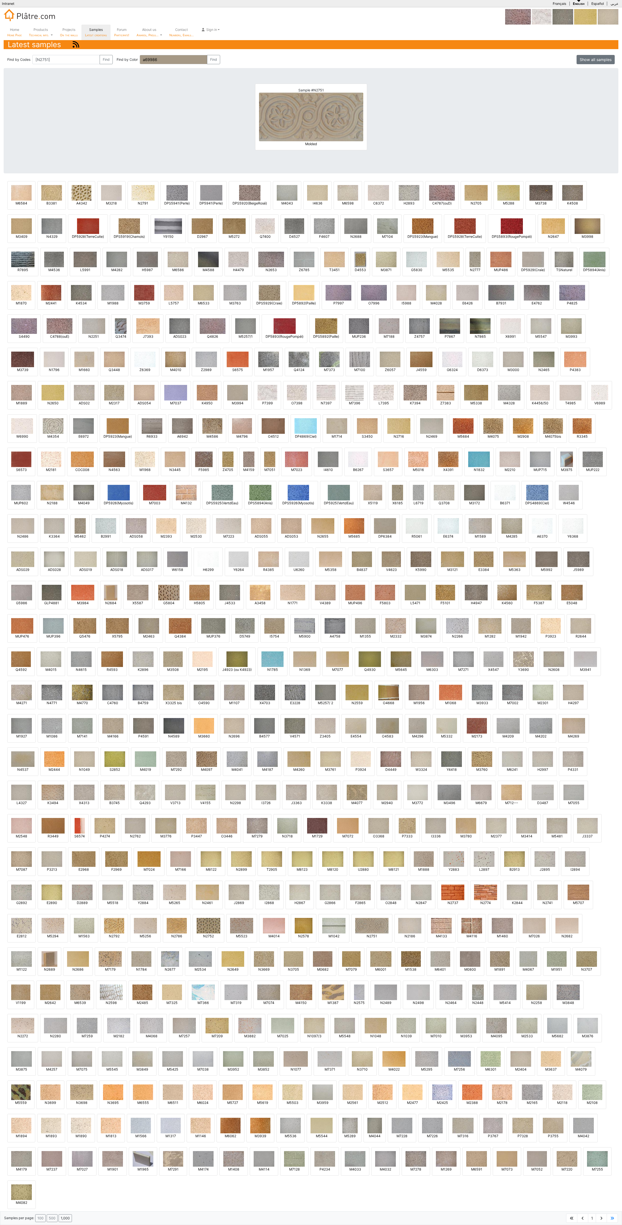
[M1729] (317, 825)
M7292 (176, 769)
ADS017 (147, 570)
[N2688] (355, 226)
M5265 (174, 903)
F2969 (116, 869)
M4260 (299, 769)
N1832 (479, 470)
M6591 (476, 1169)
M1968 (145, 470)
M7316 (463, 1136)
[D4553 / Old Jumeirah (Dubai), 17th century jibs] (360, 259)
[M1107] (234, 692)
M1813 (111, 1136)
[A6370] (542, 526)
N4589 (174, 736)
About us (148, 32)
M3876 (587, 1036)
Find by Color (127, 59)
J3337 (587, 836)
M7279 (257, 836)
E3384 (483, 570)
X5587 (137, 603)
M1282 (490, 636)
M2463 (149, 636)
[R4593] (112, 659)
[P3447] (196, 825)
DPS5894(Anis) (260, 503)
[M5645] (401, 659)
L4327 (22, 803)
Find (106, 59)
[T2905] (271, 859)
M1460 (502, 936)
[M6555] (143, 1092)
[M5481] (557, 825)
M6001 (380, 969)
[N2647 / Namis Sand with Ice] (553, 226)
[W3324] (421, 759)
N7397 (326, 403)
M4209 (508, 736)
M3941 (585, 669)
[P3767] (493, 1125)
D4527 (294, 236)
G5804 (168, 603)
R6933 (152, 436)
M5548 (345, 1036)
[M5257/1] (245, 326)
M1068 (450, 703)
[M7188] (389, 326)
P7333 (407, 836)
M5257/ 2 (325, 703)
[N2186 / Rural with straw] (409, 925)
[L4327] (21, 792)
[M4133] (441, 925)
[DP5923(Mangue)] (118, 426)
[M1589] (480, 526)
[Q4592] (21, 659)
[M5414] (505, 992)
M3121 (452, 570)
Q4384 (180, 636)
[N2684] (110, 592)
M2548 (21, 836)
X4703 (264, 703)
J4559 (421, 370)
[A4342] (81, 192)
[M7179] (110, 959)
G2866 (330, 903)
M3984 (83, 603)
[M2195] (202, 659)
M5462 (80, 536)
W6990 (22, 436)
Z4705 (228, 470)
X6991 (510, 336)
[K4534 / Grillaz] (81, 292)
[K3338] (326, 792)
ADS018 (116, 570)
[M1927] (21, 725)
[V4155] (205, 792)
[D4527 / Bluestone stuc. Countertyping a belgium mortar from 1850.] (294, 226)
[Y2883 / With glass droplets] (453, 859)
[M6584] (21, 192)
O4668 (388, 703)
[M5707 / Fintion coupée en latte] (578, 892)
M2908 (523, 436)
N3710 (362, 1069)
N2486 (22, 536)
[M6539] (80, 992)
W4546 (569, 503)
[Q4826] (212, 326)
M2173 (477, 736)
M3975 (566, 470)
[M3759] (144, 292)
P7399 (267, 403)
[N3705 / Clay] (293, 959)
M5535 (448, 270)
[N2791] (143, 192)
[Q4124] (299, 359)
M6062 (230, 1136)
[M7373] (329, 359)
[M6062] (230, 1125)
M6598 (348, 203)
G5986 (21, 603)
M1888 (423, 869)
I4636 (317, 203)
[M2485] (142, 992)
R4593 (112, 669)
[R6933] (152, 426)
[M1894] (21, 1125)
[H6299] (208, 559)
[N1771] (292, 592)
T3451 (334, 270)
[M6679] (481, 792)
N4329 (52, 236)
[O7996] (374, 292)
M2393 (166, 536)
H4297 (573, 703)
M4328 (509, 403)
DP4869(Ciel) (306, 436)
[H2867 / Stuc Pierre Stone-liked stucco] (299, 892)
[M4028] (436, 292)
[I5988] (406, 292)
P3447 (196, 836)
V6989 (599, 403)
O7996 (374, 303)
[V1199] (20, 992)
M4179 (21, 1169)
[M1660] (84, 359)
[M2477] (412, 1092)
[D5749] (245, 625)
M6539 (80, 1003)
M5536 (290, 1136)
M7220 (567, 1169)
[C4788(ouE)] (59, 326)
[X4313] (84, 792)
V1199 (21, 1003)
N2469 (431, 436)
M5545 (112, 1069)
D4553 (360, 270)
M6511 (173, 1103)
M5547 (541, 336)
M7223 (228, 536)
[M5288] (508, 192)
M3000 (513, 370)
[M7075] (82, 1058)
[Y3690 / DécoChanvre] (523, 659)
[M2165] (532, 1092)
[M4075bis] (553, 426)
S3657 (388, 470)
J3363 (296, 803)
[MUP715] (540, 459)
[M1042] (334, 925)
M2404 (521, 1069)
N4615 (81, 669)
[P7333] (407, 825)
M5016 (418, 470)
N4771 (52, 703)
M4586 (212, 436)
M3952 (233, 1069)
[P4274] (105, 825)
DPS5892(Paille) (326, 336)
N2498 (418, 1003)
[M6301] (491, 1058)
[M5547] (541, 326)
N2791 (143, 203)
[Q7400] (265, 226)
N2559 (357, 703)
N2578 (303, 936)
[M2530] (196, 526)
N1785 (272, 669)
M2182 (118, 1036)
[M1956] (419, 692)
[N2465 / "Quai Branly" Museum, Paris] (543, 359)
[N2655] (322, 526)
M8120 (332, 869)
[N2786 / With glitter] (177, 925)
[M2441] (51, 292)
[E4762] (537, 292)
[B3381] (51, 192)
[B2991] (105, 526)
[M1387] (333, 992)
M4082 (21, 1202)
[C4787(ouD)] (518, 16)
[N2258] (536, 992)
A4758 (335, 636)
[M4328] (509, 392)
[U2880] (363, 859)
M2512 (382, 1103)
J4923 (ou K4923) (237, 669)
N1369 (304, 669)
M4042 (583, 1136)
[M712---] (511, 792)
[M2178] (502, 1092)
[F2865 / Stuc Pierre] (360, 892)
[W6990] (22, 426)
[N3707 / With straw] (586, 959)
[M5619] (262, 1092)
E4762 (537, 303)
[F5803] (385, 592)
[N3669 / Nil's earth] (264, 959)
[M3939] (260, 1125)
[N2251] (93, 326)
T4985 (570, 403)
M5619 (262, 1103)
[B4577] (264, 725)
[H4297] (573, 692)
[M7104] (387, 226)
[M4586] (212, 426)
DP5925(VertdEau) (339, 503)
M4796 (242, 436)
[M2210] (510, 459)
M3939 (260, 1136)
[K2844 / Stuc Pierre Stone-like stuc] (517, 892)
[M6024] (203, 1092)
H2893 (409, 203)
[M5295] (426, 1058)
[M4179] (21, 1158)
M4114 (264, 1169)
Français (559, 3)
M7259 (87, 1036)
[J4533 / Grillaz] (563, 16)
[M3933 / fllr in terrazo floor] (482, 692)
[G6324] (452, 359)
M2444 (54, 769)
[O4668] (388, 692)
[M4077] (357, 792)
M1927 (21, 736)
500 (52, 1218)
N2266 (457, 636)
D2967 (202, 236)
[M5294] (53, 925)
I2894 (575, 869)
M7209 (217, 1036)
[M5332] (446, 725)
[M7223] (228, 526)
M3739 (22, 370)
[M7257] (184, 1025)
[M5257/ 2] (325, 692)
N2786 (176, 936)
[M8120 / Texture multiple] (332, 859)
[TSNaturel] (564, 259)
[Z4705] (227, 459)
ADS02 (84, 403)
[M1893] (51, 1125)
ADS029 (22, 570)
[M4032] (385, 1158)
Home (14, 32)
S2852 (115, 769)
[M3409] (21, 226)
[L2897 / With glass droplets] (484, 859)
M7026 (534, 936)
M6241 (512, 769)
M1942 (521, 636)
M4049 (84, 503)
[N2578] (303, 925)
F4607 (324, 236)
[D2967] (202, 226)
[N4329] (52, 226)
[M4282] (116, 259)
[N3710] (362, 1058)
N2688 (356, 236)
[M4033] (355, 1158)
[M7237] (52, 1158)
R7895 (22, 270)
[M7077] (337, 659)
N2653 (271, 270)
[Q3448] (114, 359)
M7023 (296, 470)
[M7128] (294, 1158)
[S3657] (388, 459)
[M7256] (459, 1058)
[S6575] (238, 359)
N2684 (110, 603)
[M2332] (395, 625)
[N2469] (431, 426)
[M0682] (322, 959)
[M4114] (264, 1158)
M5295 (426, 1069)
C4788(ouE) (59, 336)
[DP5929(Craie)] (533, 259)
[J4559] (421, 359)
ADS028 (54, 570)
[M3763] (235, 292)
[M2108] (592, 1092)
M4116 (471, 936)
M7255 (597, 1169)
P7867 (450, 336)
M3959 (322, 1103)
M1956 (419, 703)
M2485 (142, 1003)
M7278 (415, 1169)
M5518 (112, 903)
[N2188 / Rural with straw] (52, 492)
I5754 (274, 636)
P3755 (553, 1136)
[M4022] (394, 1058)
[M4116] (471, 925)
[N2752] (208, 925)
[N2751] (372, 925)
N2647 (553, 236)
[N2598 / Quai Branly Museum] (111, 992)
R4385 (268, 570)
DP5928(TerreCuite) (88, 236)
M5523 (241, 936)
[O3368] (378, 825)
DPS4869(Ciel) (537, 503)
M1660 (84, 370)
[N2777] (475, 259)
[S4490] (24, 326)
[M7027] (82, 1158)
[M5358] (330, 559)
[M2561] (353, 1092)
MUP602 (21, 503)
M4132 (186, 503)
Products (39, 32)
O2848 (391, 903)
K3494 (52, 803)
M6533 (203, 303)
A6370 (542, 536)
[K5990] (421, 559)
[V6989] (599, 392)
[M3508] (173, 659)
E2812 (21, 936)
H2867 (299, 903)
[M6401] (440, 959)
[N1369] (304, 659)
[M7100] (359, 359)
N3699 (50, 1103)
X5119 (373, 503)
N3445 (175, 470)
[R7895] (23, 259)
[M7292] (176, 759)
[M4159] (248, 459)
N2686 (78, 969)
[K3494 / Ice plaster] (53, 792)
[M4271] (21, 692)
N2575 (359, 1003)
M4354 (53, 436)
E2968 (83, 869)
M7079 (351, 969)
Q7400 (265, 236)
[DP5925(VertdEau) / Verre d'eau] (339, 492)
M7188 (389, 336)
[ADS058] (136, 526)
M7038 (203, 1069)
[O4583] (387, 725)
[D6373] (482, 359)
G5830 (416, 270)
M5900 (305, 636)
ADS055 (261, 536)
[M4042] (583, 1125)
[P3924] (361, 759)
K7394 (415, 403)
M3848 (568, 1003)
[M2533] (527, 1025)
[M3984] (82, 592)
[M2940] (387, 792)
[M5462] (80, 526)
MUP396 (53, 636)
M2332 (395, 636)
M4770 (82, 703)
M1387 (333, 1003)
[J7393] (148, 326)
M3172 (474, 503)
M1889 (21, 403)
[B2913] (514, 859)
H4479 (238, 270)
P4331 (573, 769)
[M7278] (416, 1158)
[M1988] (112, 292)
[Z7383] (445, 392)
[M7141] (82, 725)
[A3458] (260, 592)
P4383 (575, 370)
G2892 (21, 903)
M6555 (143, 1103)
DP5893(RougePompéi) (284, 336)
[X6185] (397, 492)
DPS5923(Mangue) (422, 236)
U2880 (363, 869)
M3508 (173, 669)
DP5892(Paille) (304, 303)
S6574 (79, 836)
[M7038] (203, 1058)
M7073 (507, 1169)
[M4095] (496, 1025)
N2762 (135, 836)
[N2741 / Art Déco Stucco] (547, 892)
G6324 (452, 370)
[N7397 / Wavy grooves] (326, 392)
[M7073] (507, 1158)
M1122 (22, 969)
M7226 (432, 1136)
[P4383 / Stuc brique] (575, 359)
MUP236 (359, 336)
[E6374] (448, 526)
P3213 (52, 869)
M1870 (21, 303)
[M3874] (426, 625)
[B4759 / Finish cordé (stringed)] (143, 692)
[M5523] (241, 925)
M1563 (84, 936)
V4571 (295, 736)
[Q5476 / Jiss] (84, 625)
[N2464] (451, 992)
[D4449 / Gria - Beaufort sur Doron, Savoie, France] (390, 759)
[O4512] (273, 426)
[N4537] (23, 759)
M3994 (237, 403)
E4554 (356, 736)
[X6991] (510, 326)
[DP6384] (385, 526)
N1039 (406, 1036)
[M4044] (374, 1125)
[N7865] (480, 326)
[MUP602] (21, 492)
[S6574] (80, 825)
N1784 (141, 969)
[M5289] (350, 1125)
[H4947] (476, 592)
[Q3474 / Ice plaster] (121, 326)
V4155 (205, 803)
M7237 (51, 1169)
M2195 (202, 669)
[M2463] (148, 625)
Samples (96, 32)
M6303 (432, 669)
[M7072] (348, 825)
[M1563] (84, 925)
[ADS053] (291, 526)
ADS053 (291, 536)
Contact (181, 32)
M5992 (546, 570)
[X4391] (448, 459)
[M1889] (21, 392)
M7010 (436, 1036)
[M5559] (21, 1092)
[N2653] (271, 259)
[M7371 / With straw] (330, 1058)
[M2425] (442, 1092)
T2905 (272, 869)
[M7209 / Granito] (217, 1025)
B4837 (362, 570)
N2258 (536, 1003)
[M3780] (466, 825)
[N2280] (55, 1025)
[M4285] (511, 526)
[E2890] (52, 892)
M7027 (82, 1169)
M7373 (329, 370)
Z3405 (325, 736)
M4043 (287, 203)
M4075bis (553, 436)
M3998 (587, 236)
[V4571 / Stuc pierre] (295, 725)
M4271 (21, 703)
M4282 (116, 270)
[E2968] (83, 859)
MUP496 (355, 603)
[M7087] (21, 859)
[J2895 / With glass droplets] (545, 859)
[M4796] (242, 426)
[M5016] (418, 459)
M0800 (470, 969)
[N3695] (113, 1092)
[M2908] (523, 426)
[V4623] (391, 559)
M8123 (302, 869)
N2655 (322, 536)
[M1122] (21, 959)
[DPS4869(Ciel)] (537, 492)
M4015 (51, 669)
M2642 (50, 1003)
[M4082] (21, 1192)
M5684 (463, 436)
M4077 (357, 803)
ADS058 (136, 536)
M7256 (459, 1069)
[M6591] (476, 1158)
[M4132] (186, 492)
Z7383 (445, 403)
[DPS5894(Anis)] (260, 492)
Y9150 (168, 236)
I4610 (328, 470)
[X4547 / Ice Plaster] (493, 659)
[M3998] (587, 226)
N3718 (287, 836)
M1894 (21, 1136)
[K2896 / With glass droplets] (143, 659)
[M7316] (463, 1125)
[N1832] (479, 459)
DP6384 (385, 536)
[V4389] (325, 592)
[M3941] (585, 659)
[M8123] (302, 859)
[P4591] (143, 725)
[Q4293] (145, 792)
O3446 (227, 836)
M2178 (502, 1103)
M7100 (359, 370)
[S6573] (21, 459)
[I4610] (328, 459)
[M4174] (203, 1158)
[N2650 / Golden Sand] (585, 16)
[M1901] (112, 1158)
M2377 (496, 836)
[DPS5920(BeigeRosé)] (249, 192)
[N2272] (22, 1025)
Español (597, 3)
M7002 (512, 703)
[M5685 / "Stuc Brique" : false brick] (354, 526)
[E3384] (483, 559)
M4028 (436, 303)
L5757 (174, 303)
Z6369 (144, 370)
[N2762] (135, 825)
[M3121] (452, 559)
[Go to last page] (612, 1218)
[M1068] (450, 692)
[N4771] (52, 692)
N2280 (55, 1036)
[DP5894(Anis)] (594, 259)
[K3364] (54, 526)
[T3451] (334, 259)
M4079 (581, 1069)
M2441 (51, 303)
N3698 (81, 1103)
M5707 (578, 903)
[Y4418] (451, 759)
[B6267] (358, 459)
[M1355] (365, 625)
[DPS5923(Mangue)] (422, 226)
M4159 (248, 470)
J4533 (230, 603)
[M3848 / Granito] (568, 992)
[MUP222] (593, 459)
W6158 (177, 570)
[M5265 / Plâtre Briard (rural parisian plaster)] (174, 892)
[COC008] (82, 459)
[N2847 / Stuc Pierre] (421, 892)
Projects (69, 32)
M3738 (541, 203)
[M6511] (173, 1092)
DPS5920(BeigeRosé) (250, 203)
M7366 (203, 1003)
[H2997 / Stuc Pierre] (542, 759)
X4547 (493, 669)
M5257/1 (246, 336)
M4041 (237, 769)
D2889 (82, 903)
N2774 (485, 903)
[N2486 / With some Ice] (22, 526)
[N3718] (287, 825)
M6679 (481, 803)
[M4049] (83, 492)
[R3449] (53, 825)
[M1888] (424, 859)
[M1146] (200, 1125)
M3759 (144, 303)
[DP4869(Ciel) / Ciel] (305, 426)
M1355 (365, 636)
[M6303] (432, 659)
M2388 (472, 1103)
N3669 (264, 969)
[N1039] (406, 1025)
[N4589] (174, 725)
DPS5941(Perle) (177, 203)
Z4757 (419, 336)
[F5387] (539, 592)
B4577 (264, 736)
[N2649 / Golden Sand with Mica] (233, 959)
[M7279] (257, 825)
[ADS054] (144, 392)
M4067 (528, 969)
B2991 (106, 536)
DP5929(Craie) (533, 270)
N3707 (586, 969)
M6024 (202, 1103)
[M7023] (296, 459)
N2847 (421, 903)
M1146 (200, 1136)
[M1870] (21, 292)
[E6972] (83, 426)
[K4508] (572, 192)
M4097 (206, 769)
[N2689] (49, 959)
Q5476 (84, 636)
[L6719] (418, 492)
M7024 (149, 869)
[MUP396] (53, 625)
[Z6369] (145, 359)
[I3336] (435, 825)
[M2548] (21, 825)
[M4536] (54, 259)
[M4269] (573, 725)
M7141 (82, 736)
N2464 (451, 1003)
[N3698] (81, 1092)
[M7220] (567, 1158)
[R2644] (580, 625)
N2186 (410, 936)
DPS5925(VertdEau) (222, 503)
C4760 (112, 703)
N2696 (234, 736)
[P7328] (522, 1125)
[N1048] (376, 1025)
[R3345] (582, 426)
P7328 (523, 1136)
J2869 (239, 903)
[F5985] (204, 459)
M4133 (441, 936)
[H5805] (199, 592)
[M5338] (476, 392)
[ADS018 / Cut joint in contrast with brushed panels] (116, 559)
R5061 (417, 536)
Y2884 (143, 903)
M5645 (401, 669)
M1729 (317, 836)
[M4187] (267, 759)
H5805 (199, 603)
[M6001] (380, 959)
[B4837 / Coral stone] (362, 559)
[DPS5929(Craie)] (269, 292)
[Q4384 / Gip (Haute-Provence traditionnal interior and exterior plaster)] (180, 625)
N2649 (233, 969)
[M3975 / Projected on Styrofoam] (566, 459)
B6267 (358, 470)
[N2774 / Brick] (485, 892)
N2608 (554, 669)
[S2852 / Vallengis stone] (114, 759)
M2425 (442, 1103)
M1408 (233, 1169)
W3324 (421, 769)
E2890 (52, 903)
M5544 (322, 1136)
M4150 (301, 1003)
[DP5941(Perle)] (211, 192)
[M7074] (268, 992)
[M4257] (52, 1058)
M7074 (268, 1003)
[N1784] (141, 959)
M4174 (203, 1169)
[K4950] (207, 392)
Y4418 (452, 769)
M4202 (540, 736)
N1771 (293, 603)
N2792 (114, 936)
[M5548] (344, 1025)
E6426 (467, 303)
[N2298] (235, 792)
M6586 (178, 270)
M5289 (350, 1136)
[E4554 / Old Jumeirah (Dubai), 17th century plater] (355, 725)
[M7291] (173, 1158)
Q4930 (370, 669)
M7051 (269, 470)
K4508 (572, 203)
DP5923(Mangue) (118, 436)
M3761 (330, 769)
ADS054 (144, 403)
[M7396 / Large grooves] (354, 392)
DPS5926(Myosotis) (298, 503)
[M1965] (143, 1158)
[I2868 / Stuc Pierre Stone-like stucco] (269, 892)
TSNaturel (564, 270)
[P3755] (553, 1125)
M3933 (482, 703)
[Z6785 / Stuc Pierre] (304, 259)
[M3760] (482, 759)
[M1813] (111, 1125)
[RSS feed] (76, 44)
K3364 (54, 536)
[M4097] (206, 759)
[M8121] (393, 859)
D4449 (391, 769)
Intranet (8, 3)
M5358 (331, 570)
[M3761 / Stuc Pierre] (330, 759)
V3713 (175, 803)
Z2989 (206, 370)
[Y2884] (143, 892)
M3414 (526, 836)
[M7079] (351, 959)
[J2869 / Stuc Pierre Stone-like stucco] (239, 892)
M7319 (236, 1003)
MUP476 (22, 636)
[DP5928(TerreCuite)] (88, 226)
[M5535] (448, 259)
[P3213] (52, 859)
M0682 (322, 969)
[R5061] (417, 526)
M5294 (53, 936)
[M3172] (474, 492)
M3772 (417, 803)
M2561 (352, 1103)
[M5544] (322, 1125)
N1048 (375, 1036)
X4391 (448, 470)
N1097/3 (314, 1036)
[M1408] (233, 1158)
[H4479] (238, 259)
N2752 (208, 936)
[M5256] (145, 925)
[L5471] (415, 592)
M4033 (355, 1169)
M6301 (490, 1069)
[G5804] (169, 592)
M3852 (263, 1069)
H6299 (208, 570)
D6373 (482, 370)
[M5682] (557, 1025)
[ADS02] (84, 392)
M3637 (551, 1069)
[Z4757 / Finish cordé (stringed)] (419, 326)
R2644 (581, 636)
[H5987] (147, 259)
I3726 (266, 803)
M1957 (268, 370)
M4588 (208, 270)
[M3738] (541, 192)
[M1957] (268, 359)
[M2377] (496, 825)
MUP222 (592, 470)
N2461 (207, 903)
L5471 (415, 603)
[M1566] (141, 1125)
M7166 (180, 869)
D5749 (245, 636)
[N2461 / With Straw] (207, 892)
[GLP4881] (51, 592)
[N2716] (398, 426)
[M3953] (466, 1025)
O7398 (296, 403)
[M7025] (282, 1025)
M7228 (402, 1136)
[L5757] (173, 292)
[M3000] (513, 359)
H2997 (542, 769)
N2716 (399, 436)
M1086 (52, 736)
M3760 (482, 769)
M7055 (573, 803)
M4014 (274, 936)
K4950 (207, 403)
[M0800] (470, 959)
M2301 (542, 703)
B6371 (505, 503)
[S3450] (367, 426)
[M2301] (543, 692)
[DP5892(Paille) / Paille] (304, 292)
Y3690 (523, 669)
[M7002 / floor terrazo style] (512, 692)
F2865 (360, 903)
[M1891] (500, 959)
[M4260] (299, 759)
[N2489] (385, 992)
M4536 (54, 270)
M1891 (499, 969)
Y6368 (572, 536)
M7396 (354, 403)
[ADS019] (85, 559)
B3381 (51, 203)
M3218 (111, 203)
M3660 (204, 736)
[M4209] (508, 725)
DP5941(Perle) (211, 203)
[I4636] (317, 192)
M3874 (426, 636)
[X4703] (264, 692)
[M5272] (234, 226)
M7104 (387, 236)
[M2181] (51, 459)
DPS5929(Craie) (269, 303)
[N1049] (608, 16)
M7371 (330, 1069)
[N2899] (241, 859)
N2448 (478, 1003)
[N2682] (567, 925)
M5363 (514, 570)
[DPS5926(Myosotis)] (298, 492)
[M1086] (52, 725)
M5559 (21, 1103)
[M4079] (581, 1058)
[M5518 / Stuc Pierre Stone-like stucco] (112, 892)
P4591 (143, 736)
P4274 (105, 836)
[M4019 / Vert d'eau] (145, 759)
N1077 (296, 1069)
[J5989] (578, 559)
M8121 (394, 869)
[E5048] (572, 592)
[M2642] (50, 992)
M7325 (172, 1003)
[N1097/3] (314, 1025)
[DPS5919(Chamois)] (129, 226)
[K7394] (415, 392)
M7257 (184, 1036)
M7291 (173, 1169)
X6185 (397, 503)
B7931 (501, 303)
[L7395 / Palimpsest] (383, 392)
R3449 (53, 836)
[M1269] (446, 1158)
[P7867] (450, 326)
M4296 (417, 736)
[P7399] (542, 16)
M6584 (21, 203)
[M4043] (287, 192)
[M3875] (21, 1058)
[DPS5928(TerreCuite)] (465, 226)
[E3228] (295, 692)
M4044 (374, 1136)
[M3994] (237, 392)
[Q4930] (370, 659)
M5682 (557, 1036)
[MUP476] (22, 625)
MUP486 (501, 270)
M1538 (410, 969)
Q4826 (212, 336)
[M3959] (322, 1092)
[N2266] (457, 625)
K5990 (420, 570)
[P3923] (551, 625)
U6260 (299, 570)
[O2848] (390, 892)
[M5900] (304, 625)
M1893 (51, 1136)
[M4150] (301, 992)
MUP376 (213, 636)
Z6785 (304, 270)
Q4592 (21, 669)
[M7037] (175, 392)
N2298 (235, 803)
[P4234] (324, 1158)
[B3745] (114, 792)
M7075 (81, 1069)
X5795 (117, 636)
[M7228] (402, 1125)
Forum (121, 32)
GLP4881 (51, 603)
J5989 (578, 570)
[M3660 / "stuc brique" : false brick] (204, 725)
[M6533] (203, 292)
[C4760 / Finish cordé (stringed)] (112, 692)
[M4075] (493, 426)
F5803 (385, 603)
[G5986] (21, 592)
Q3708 (444, 503)
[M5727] (233, 1092)
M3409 (21, 236)
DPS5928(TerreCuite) (465, 236)
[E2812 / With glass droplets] (21, 925)
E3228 (295, 703)
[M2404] (520, 1058)
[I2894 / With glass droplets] (575, 859)
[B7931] (501, 292)
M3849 (142, 1069)
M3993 (571, 336)
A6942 (182, 436)
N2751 (372, 936)
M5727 (232, 1103)
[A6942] (182, 426)
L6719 (418, 503)
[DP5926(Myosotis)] (119, 492)
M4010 (175, 370)
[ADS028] (54, 559)
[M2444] (54, 759)
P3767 (493, 1136)
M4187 (267, 769)
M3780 (466, 836)
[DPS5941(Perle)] (177, 192)
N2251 (93, 336)
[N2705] (476, 192)
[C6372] (378, 192)
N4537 (22, 769)
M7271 (463, 669)
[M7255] (597, 1158)
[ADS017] (147, 559)
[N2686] (78, 959)
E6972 (83, 436)
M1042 (333, 936)
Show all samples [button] (596, 59)
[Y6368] (572, 526)
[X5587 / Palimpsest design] (137, 592)
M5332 (446, 736)
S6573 (21, 470)
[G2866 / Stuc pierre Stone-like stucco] (330, 892)
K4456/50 (540, 403)
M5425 (172, 1069)
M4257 (51, 1069)
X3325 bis (173, 703)
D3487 (542, 803)
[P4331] (573, 759)
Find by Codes (18, 59)
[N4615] (81, 659)
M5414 (505, 1003)
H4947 (476, 603)
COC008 (82, 470)
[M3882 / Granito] (249, 1025)
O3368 (378, 836)
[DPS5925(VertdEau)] (222, 492)
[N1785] (272, 659)
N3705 (293, 969)
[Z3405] (325, 725)
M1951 (556, 969)
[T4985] (570, 392)
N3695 (113, 1103)
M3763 (235, 303)
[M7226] (432, 1125)
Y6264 (238, 570)
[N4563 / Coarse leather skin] (114, 459)
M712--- (511, 803)
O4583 (387, 736)
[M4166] (112, 725)
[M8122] (211, 859)
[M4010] (175, 359)
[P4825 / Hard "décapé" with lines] (572, 292)
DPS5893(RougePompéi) (512, 236)
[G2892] (21, 892)
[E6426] (467, 292)
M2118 (562, 1103)
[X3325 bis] (173, 692)
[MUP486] (500, 259)
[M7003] (154, 492)
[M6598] (347, 192)
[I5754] (274, 625)
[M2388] (472, 1092)
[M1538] (411, 959)
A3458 (260, 603)
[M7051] (269, 459)
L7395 (384, 403)
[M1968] (145, 459)
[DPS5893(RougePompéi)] (512, 226)
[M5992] (547, 559)
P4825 (572, 303)
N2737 (453, 903)
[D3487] (543, 792)
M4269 (573, 736)
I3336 (436, 836)
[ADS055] (261, 526)
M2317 (114, 403)
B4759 (143, 703)
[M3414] (526, 825)
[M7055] (573, 792)
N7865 (480, 336)
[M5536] (290, 1125)
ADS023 (179, 336)
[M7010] (436, 1025)
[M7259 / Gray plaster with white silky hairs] (87, 1025)
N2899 (241, 869)
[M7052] (537, 1158)
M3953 (466, 1036)
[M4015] (51, 659)
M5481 (557, 836)
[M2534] (200, 959)
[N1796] (54, 359)
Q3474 (120, 336)
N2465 (544, 370)
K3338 (326, 803)
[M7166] (180, 859)
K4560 (507, 603)
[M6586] (178, 259)
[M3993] (571, 326)
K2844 (517, 903)
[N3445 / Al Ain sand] (175, 459)
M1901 (112, 1169)
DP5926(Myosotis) (118, 503)
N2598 (111, 1003)
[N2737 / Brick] (452, 892)
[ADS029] (22, 559)
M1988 (113, 303)
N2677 (170, 969)
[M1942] (521, 625)
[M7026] (534, 925)
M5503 (292, 1103)
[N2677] (170, 959)
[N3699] (50, 1092)
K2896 (143, 669)
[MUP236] (359, 326)
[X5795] (117, 625)
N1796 (54, 370)
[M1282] (489, 625)
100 (40, 1218)
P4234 (325, 1169)
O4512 (273, 436)
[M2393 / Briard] (166, 526)
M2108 (592, 1103)
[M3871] (386, 259)
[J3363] (296, 792)
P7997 (338, 303)
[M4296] (418, 725)
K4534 (81, 303)
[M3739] (22, 359)
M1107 (234, 703)
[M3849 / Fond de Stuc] (142, 1058)
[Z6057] (390, 359)
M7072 (347, 836)
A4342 (81, 203)
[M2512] (382, 1092)
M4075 (493, 436)
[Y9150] (168, 226)
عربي (614, 3)
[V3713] (175, 792)
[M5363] (514, 559)
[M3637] (551, 1058)
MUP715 (540, 470)
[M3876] (587, 1025)
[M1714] (337, 426)
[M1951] (557, 959)
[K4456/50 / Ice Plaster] (540, 392)
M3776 (166, 836)
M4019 (145, 769)
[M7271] (463, 659)
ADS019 (85, 570)
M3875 (21, 1069)
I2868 (269, 903)
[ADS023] (179, 326)
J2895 (545, 869)
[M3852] (263, 1058)
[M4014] (274, 925)
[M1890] (81, 1125)
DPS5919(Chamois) (129, 236)
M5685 (354, 536)
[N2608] (554, 659)
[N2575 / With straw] (359, 992)
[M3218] (111, 192)
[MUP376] (213, 625)
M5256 (145, 936)
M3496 (449, 803)
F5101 (445, 603)
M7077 (337, 669)
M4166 (113, 736)
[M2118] (562, 1092)
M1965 (143, 1169)
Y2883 (454, 869)
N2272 (22, 1036)
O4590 (204, 703)
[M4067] (528, 959)
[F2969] (116, 859)
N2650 (53, 403)
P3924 (360, 769)
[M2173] (477, 725)
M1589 (480, 536)
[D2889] (82, 892)
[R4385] (268, 559)
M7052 (537, 1169)
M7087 (21, 869)
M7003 (154, 503)
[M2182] (118, 1025)
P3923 (550, 636)
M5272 (234, 236)
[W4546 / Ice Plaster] (569, 492)
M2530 (196, 536)
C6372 (378, 203)
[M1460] (502, 925)
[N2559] (357, 692)
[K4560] (507, 592)
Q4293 (145, 803)
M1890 (81, 1136)
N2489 (385, 1003)
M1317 (170, 1136)
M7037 (175, 403)
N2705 (476, 203)
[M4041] (237, 759)
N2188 (52, 503)
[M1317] (171, 1125)
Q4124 (299, 370)
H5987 (147, 270)
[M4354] (53, 426)
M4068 (151, 1036)
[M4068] (151, 1025)
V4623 (391, 570)
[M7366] (203, 992)
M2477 (412, 1103)
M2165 (532, 1103)
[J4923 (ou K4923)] (237, 659)
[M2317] (114, 392)
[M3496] (449, 792)
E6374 (448, 536)
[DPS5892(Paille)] (326, 326)
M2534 (200, 969)
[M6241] (512, 759)
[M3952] (233, 1058)
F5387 (539, 603)
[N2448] (478, 992)
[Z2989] (206, 359)
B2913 (515, 869)
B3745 (114, 803)
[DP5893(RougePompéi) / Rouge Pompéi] (285, 326)
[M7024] (149, 859)
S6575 (237, 370)
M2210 (510, 470)
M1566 (141, 1136)
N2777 (475, 270)
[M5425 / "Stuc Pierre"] (172, 1058)
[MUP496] (355, 592)
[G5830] (416, 259)
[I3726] (266, 792)
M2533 (527, 1036)
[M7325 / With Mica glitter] (172, 992)
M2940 (387, 803)
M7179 (110, 969)
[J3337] (587, 825)
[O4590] (204, 692)
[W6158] (177, 559)
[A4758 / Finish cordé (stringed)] (335, 625)
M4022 (394, 1069)
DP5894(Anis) (594, 270)
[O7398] (297, 392)
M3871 (386, 270)
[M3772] (417, 792)
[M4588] (208, 259)
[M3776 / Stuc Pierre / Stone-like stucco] (165, 825)
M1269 (446, 1169)
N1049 (84, 769)
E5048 (572, 603)
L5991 (85, 270)
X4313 (84, 803)
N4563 (114, 470)
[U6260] (299, 559)
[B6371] (505, 492)
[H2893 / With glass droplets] (409, 192)
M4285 (512, 536)
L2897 (484, 869)
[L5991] (85, 259)
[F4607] (324, 226)
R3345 (582, 436)
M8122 (211, 869)
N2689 (49, 969)
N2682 (567, 936)
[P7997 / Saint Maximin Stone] (338, 292)
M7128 (294, 1169)
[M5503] (292, 1092)
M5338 (476, 403)
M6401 (440, 969)
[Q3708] (444, 492)
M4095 (496, 1036)
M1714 (337, 436)
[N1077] (296, 1058)
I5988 (406, 303)
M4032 (385, 1169)
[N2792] (114, 925)
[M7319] (236, 992)
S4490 (24, 336)
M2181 (51, 470)
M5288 (508, 203)
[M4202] (540, 725)
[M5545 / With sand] (112, 1058)
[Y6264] (239, 559)
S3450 (367, 436)
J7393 (148, 336)
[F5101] (445, 592)
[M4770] (82, 692)
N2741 (548, 903)
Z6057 (390, 370)
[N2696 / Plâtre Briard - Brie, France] (234, 725)
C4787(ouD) (442, 203)
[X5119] (372, 492)
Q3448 (114, 370)
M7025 (282, 1036)
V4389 (325, 603)
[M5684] (463, 426)
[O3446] (226, 825)
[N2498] (418, 992)
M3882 (250, 1036)
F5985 (204, 470)
